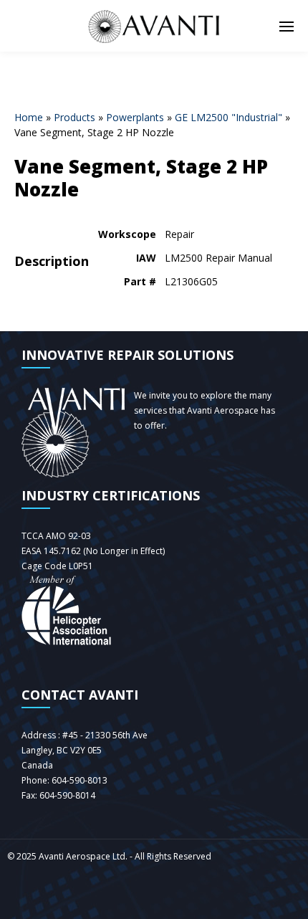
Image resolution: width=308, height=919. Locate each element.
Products (74, 117)
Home (28, 117)
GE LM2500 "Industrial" (228, 117)
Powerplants (135, 117)
